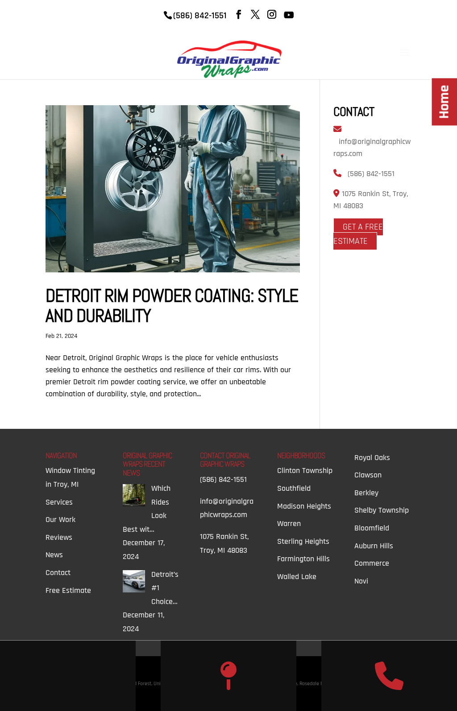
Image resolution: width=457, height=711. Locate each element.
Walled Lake (296, 576)
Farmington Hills (303, 559)
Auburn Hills (373, 546)
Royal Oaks (372, 457)
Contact (58, 572)
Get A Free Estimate (358, 234)
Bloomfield (371, 528)
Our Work (60, 519)
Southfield (294, 488)
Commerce (371, 563)
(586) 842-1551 (371, 174)
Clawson (368, 475)
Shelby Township (381, 510)
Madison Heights (304, 506)
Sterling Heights (303, 541)
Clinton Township (304, 470)
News (54, 555)
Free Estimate (68, 590)
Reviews (59, 537)
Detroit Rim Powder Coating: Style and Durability (172, 305)
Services (59, 502)
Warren (289, 523)
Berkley (366, 493)
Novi (361, 581)
